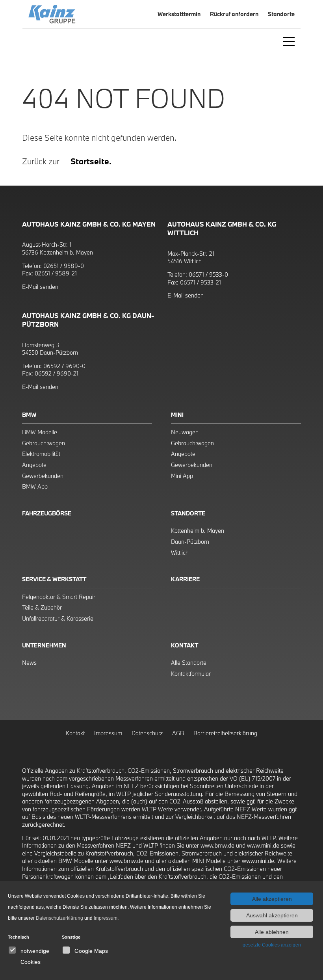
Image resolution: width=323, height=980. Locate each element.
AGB (178, 733)
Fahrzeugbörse (46, 513)
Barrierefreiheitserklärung (225, 733)
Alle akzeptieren (272, 899)
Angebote (34, 465)
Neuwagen (185, 432)
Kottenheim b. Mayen (197, 530)
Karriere (185, 579)
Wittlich (180, 552)
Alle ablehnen (272, 932)
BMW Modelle (39, 432)
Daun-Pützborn (190, 541)
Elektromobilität (41, 453)
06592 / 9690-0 (64, 366)
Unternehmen (44, 645)
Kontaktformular (191, 673)
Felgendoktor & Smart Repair (58, 597)
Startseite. (91, 161)
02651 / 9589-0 (63, 266)
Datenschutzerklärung (59, 918)
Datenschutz (147, 733)
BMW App (35, 486)
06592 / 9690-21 (56, 373)
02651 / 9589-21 (56, 273)
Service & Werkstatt (54, 579)
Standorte (188, 513)
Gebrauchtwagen (43, 443)
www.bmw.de (217, 845)
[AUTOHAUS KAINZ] (87, 14)
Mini (177, 414)
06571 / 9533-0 (208, 274)
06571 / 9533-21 (200, 282)
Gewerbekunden (42, 476)
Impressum (108, 733)
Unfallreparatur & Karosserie (57, 618)
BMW (29, 414)
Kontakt (184, 645)
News (29, 662)
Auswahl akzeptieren (272, 915)
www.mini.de (263, 845)
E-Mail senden (40, 286)
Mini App (182, 476)
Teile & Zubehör (42, 607)
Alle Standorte (188, 662)
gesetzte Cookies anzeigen (272, 945)
